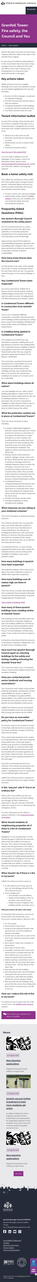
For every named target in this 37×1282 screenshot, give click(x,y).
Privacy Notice (8, 1248)
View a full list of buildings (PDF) (13, 602)
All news (18, 1174)
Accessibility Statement (12, 1240)
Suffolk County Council (24, 1004)
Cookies (6, 1243)
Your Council (13, 45)
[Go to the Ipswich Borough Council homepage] (18, 3)
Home (3, 45)
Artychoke (10, 1278)
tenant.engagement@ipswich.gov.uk (15, 164)
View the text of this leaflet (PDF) (13, 152)
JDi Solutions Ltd (21, 1276)
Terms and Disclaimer (11, 1250)
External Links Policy (11, 1245)
